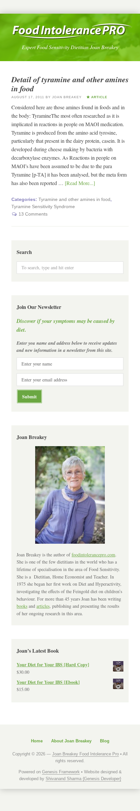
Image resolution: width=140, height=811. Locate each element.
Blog (104, 740)
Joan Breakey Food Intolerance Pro (72, 31)
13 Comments (33, 214)
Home (37, 740)
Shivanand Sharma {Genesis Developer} (83, 778)
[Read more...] (80, 182)
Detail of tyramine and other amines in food (70, 84)
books (22, 606)
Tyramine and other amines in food (74, 199)
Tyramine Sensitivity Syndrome (43, 206)
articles (42, 606)
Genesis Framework (61, 771)
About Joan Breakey (71, 740)
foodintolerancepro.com (93, 555)
